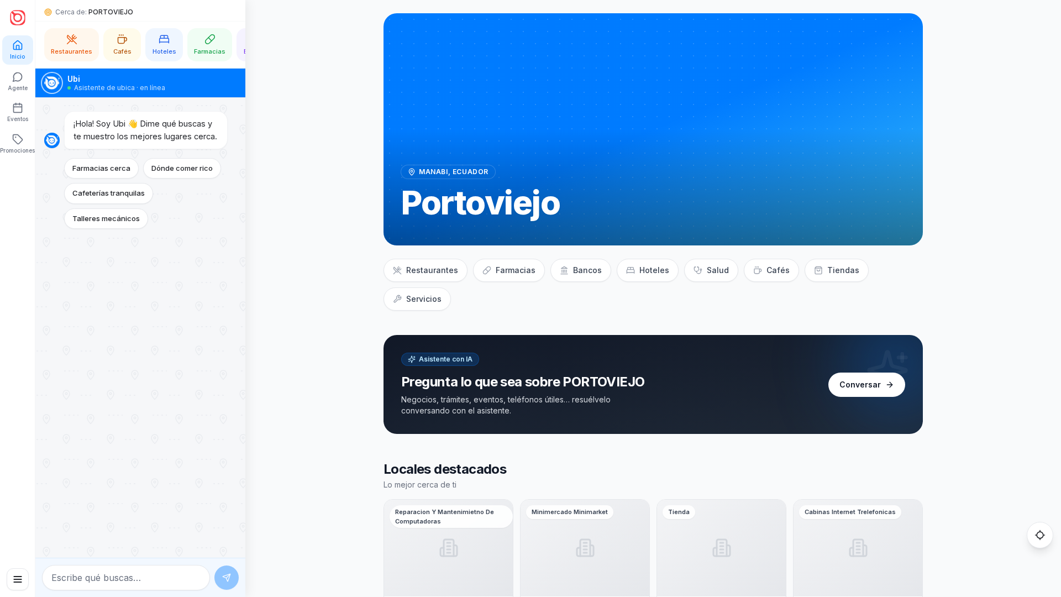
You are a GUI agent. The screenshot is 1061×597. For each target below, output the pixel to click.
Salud (718, 270)
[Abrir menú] (18, 579)
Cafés (778, 270)
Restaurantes (432, 270)
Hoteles (654, 270)
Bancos (587, 270)
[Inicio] (18, 18)
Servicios (424, 298)
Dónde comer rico (182, 168)
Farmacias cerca (101, 168)
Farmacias (515, 270)
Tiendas (843, 270)
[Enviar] (226, 577)
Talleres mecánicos (106, 218)
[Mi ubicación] (1040, 535)
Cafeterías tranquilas (108, 192)
